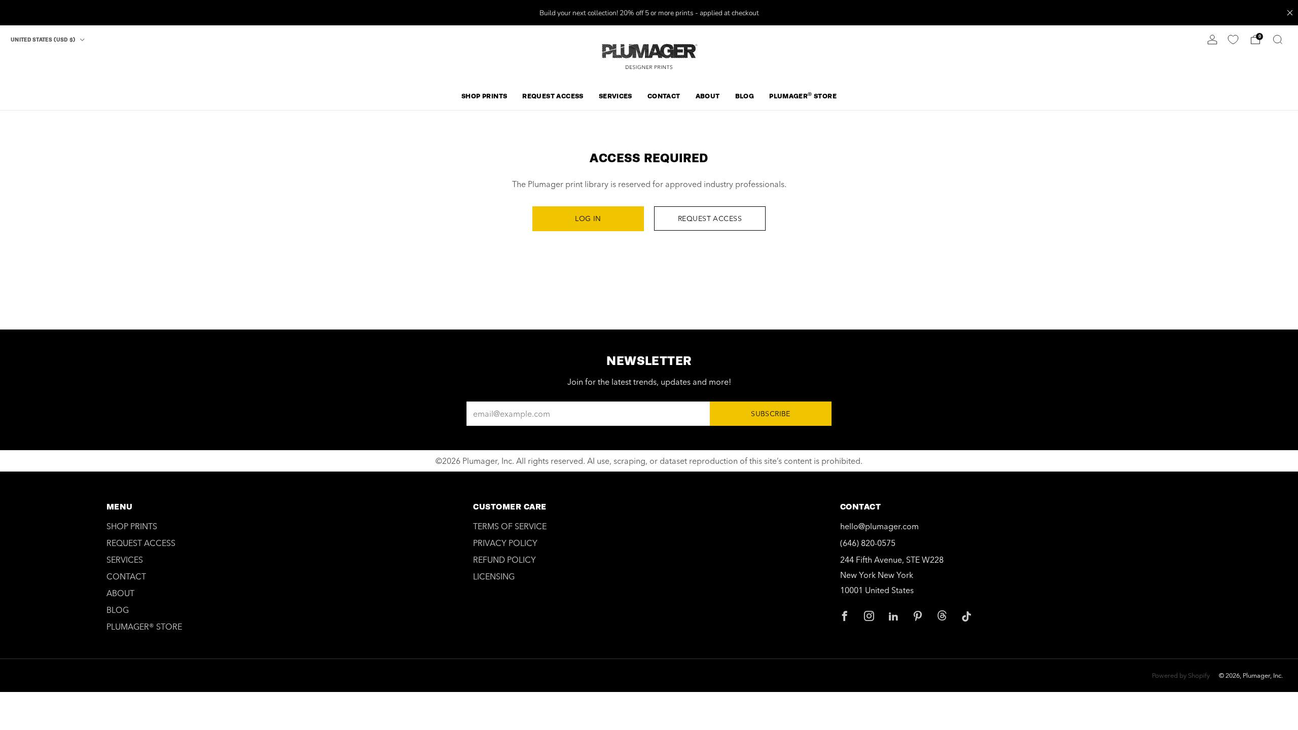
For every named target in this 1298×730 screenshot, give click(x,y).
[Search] (1278, 39)
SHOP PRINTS (484, 96)
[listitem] (649, 12)
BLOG (744, 96)
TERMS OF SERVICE (510, 526)
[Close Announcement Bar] (1290, 13)
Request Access (710, 218)
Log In (588, 218)
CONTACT (663, 96)
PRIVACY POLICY (505, 543)
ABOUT (708, 96)
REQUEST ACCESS (552, 96)
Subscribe (770, 413)
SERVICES (615, 96)
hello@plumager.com (879, 526)
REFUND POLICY (504, 560)
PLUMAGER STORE (803, 95)
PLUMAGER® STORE (144, 627)
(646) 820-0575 (867, 543)
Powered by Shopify (1181, 675)
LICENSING (494, 576)
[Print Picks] (1233, 39)
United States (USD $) (44, 39)
